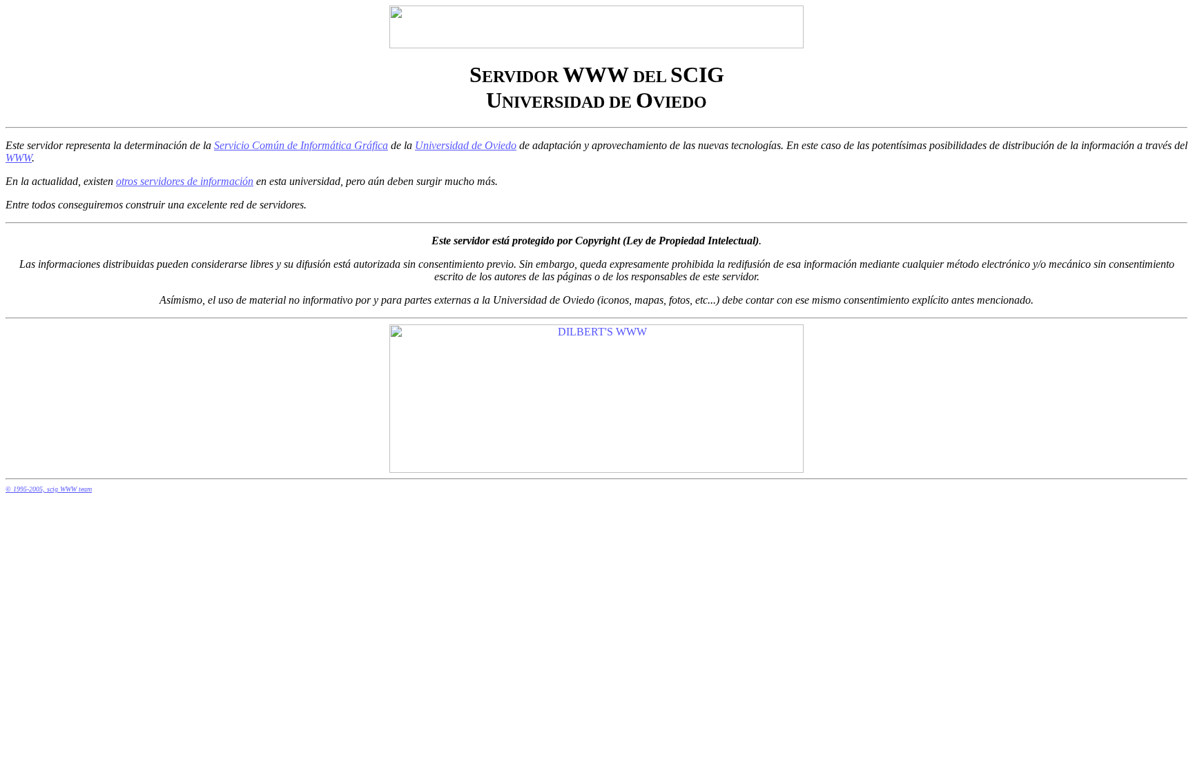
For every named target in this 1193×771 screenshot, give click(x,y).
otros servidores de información (184, 181)
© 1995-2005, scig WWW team (49, 489)
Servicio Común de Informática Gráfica (301, 145)
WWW (19, 158)
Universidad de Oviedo (465, 145)
